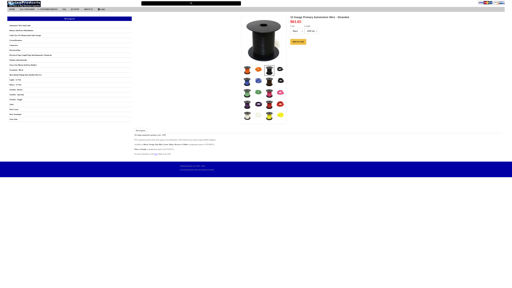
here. (156, 154)
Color (292, 26)
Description (140, 130)
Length (307, 26)
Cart (102, 9)
